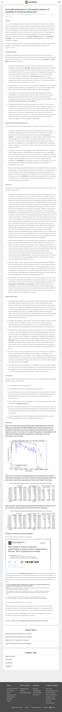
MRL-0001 (46, 59)
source (42, 237)
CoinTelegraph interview (25, 573)
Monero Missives (10, 656)
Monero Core (15, 620)
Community (44, 620)
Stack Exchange (37, 692)
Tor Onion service (17, 707)
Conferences (9, 663)
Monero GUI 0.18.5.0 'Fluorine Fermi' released (18, 643)
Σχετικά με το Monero (12, 688)
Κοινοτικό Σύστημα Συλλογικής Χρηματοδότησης (50, 701)
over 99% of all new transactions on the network (22, 101)
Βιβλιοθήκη (9, 699)
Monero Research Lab (34, 620)
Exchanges (8, 666)
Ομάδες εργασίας (24, 688)
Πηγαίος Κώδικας (35, 707)
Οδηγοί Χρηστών (11, 697)
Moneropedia (10, 690)
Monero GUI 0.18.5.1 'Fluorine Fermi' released (18, 637)
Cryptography (24, 620)
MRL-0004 (21, 160)
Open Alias (48, 688)
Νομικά (27, 707)
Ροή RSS (53, 707)
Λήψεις (8, 701)
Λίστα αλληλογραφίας (25, 692)
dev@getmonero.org (23, 403)
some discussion (35, 76)
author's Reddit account (35, 36)
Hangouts (22, 690)
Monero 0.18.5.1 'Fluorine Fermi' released (17, 640)
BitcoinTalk (35, 695)
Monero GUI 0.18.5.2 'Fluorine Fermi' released (18, 633)
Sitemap (46, 707)
